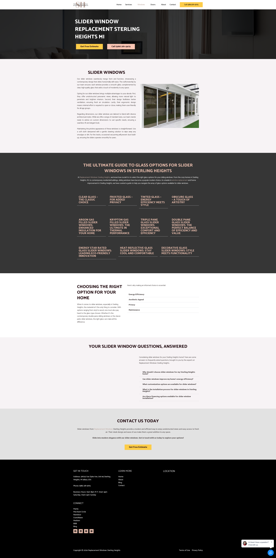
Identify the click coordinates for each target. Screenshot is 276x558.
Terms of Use (184, 550)
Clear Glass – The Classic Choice (88, 200)
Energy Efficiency (136, 294)
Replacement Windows (88, 177)
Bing (75, 526)
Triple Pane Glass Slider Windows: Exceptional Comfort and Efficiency (150, 227)
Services (128, 4)
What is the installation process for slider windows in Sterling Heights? (169, 390)
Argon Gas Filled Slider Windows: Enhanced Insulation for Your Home (90, 227)
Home (119, 4)
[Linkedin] (81, 531)
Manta (75, 508)
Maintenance (134, 310)
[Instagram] (91, 531)
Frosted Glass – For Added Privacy (121, 200)
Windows (141, 4)
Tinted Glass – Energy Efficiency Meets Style (153, 201)
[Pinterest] (86, 531)
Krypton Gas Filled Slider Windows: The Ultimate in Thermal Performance (120, 227)
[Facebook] (75, 531)
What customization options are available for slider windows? (169, 384)
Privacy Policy (197, 550)
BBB (75, 523)
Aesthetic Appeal (136, 299)
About (163, 4)
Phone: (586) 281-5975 (82, 485)
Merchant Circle (79, 511)
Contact (173, 4)
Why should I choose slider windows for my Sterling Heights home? (169, 373)
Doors (153, 4)
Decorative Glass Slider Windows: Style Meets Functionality (177, 251)
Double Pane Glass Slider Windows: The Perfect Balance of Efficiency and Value (184, 227)
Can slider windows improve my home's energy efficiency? (168, 379)
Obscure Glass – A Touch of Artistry (182, 200)
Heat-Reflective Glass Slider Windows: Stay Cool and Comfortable (137, 251)
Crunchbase (78, 517)
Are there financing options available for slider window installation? (167, 397)
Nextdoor (77, 514)
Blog (120, 482)
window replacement (180, 180)
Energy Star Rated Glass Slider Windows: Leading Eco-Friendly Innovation (95, 252)
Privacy (132, 304)
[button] (191, 4)
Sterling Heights (104, 177)
